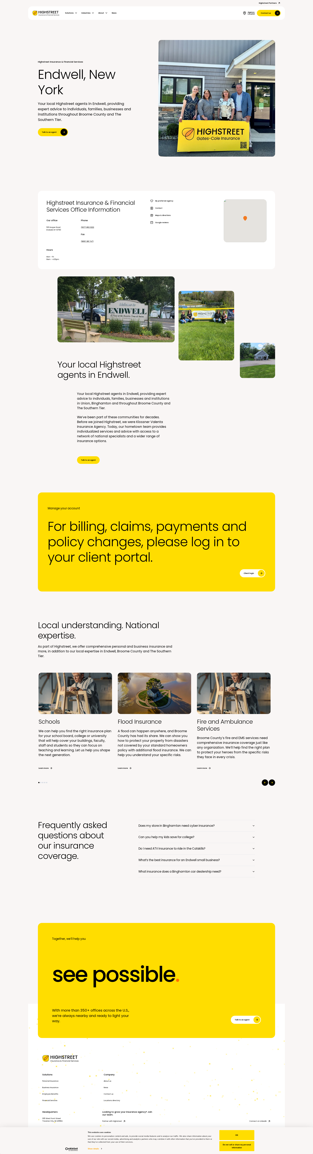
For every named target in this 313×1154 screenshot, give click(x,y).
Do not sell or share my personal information (237, 1145)
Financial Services (49, 1100)
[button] (245, 218)
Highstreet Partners (268, 3)
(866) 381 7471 (87, 241)
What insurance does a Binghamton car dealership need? (179, 872)
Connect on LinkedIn (258, 1121)
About (101, 13)
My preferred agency (164, 201)
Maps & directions (163, 215)
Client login (249, 573)
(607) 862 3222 (87, 227)
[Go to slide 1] (38, 782)
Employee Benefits (50, 1094)
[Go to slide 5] (46, 782)
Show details (93, 1149)
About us (107, 1081)
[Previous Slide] (265, 782)
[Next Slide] (272, 782)
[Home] (70, 1058)
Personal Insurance (50, 1081)
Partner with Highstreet (112, 1121)
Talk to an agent (49, 132)
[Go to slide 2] (40, 782)
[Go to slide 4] (44, 782)
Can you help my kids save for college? (166, 837)
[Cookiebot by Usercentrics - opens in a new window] (71, 1149)
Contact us (266, 13)
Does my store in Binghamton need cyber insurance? (176, 826)
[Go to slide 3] (42, 782)
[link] (45, 13)
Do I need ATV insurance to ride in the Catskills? (171, 849)
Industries (85, 13)
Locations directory (112, 1100)
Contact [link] (158, 208)
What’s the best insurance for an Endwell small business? (179, 860)
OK (236, 1135)
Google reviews (162, 222)
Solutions (69, 13)
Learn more (44, 768)
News (114, 13)
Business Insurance (50, 1087)
